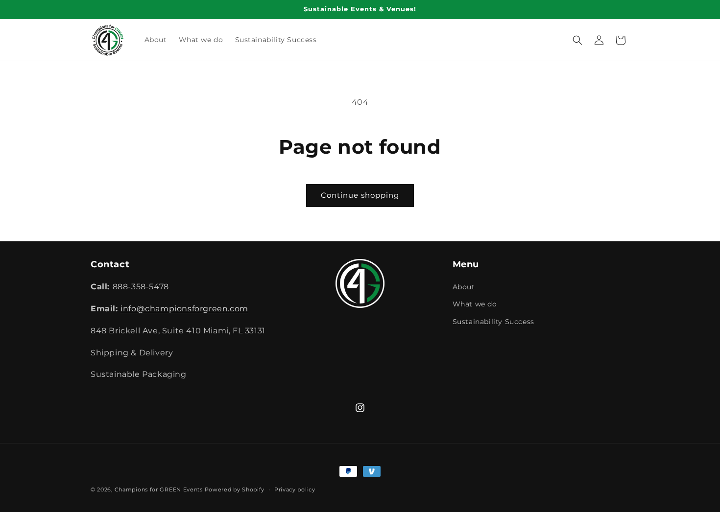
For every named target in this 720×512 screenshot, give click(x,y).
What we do (475, 304)
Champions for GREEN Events (159, 489)
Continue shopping (360, 195)
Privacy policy (294, 489)
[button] (577, 40)
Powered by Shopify (235, 489)
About (464, 287)
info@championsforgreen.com (184, 308)
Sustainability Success (493, 321)
